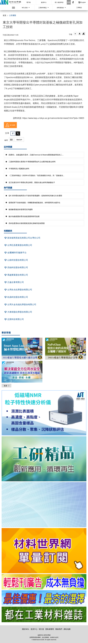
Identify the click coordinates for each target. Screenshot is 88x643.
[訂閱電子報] (44, 504)
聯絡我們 (19, 140)
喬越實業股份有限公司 (17, 274)
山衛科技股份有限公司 (17, 259)
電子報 (28, 2)
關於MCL (25, 629)
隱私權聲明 (49, 629)
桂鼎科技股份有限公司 (17, 296)
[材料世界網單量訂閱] (44, 550)
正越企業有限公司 (15, 282)
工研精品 (79, 7)
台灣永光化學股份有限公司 (19, 289)
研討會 (41, 629)
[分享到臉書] (12, 133)
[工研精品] (44, 458)
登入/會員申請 (59, 2)
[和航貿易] (44, 412)
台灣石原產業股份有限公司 (19, 245)
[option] (44, 413)
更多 (5, 385)
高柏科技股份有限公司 (17, 267)
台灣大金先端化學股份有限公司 (21, 304)
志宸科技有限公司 (15, 319)
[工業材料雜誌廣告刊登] (44, 598)
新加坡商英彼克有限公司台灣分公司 (23, 237)
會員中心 (44, 2)
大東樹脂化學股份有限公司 (19, 311)
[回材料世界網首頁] (10, 2)
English (83, 2)
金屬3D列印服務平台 (16, 252)
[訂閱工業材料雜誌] (44, 614)
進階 (68, 2)
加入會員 (12, 125)
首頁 (4, 15)
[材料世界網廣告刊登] (44, 582)
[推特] (17, 133)
